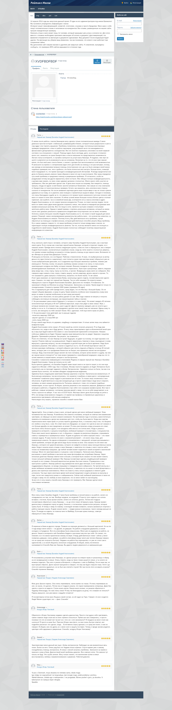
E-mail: (119, 21)
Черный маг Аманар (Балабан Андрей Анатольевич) (55, 137)
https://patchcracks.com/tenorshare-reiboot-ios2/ (54, 117)
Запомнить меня (126, 34)
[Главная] (31, 54)
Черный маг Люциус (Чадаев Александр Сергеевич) (55, 578)
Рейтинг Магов (35, 695)
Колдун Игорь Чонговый (45, 609)
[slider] (105, 136)
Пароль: (120, 27)
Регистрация (137, 21)
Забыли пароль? (136, 27)
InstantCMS (60, 695)
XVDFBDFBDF (40, 114)
